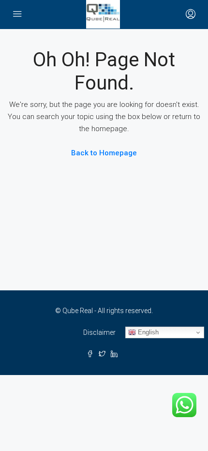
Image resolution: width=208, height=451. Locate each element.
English (147, 332)
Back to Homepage (104, 153)
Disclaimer (99, 332)
